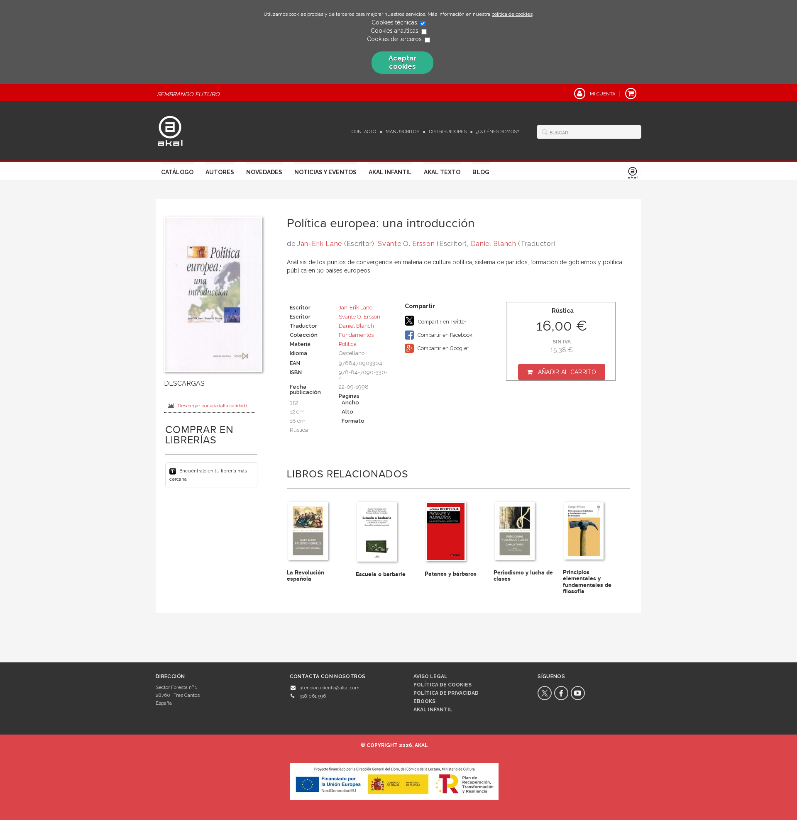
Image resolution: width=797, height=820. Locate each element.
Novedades (264, 172)
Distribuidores (448, 131)
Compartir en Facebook (444, 335)
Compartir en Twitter (442, 322)
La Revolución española (305, 575)
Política (348, 344)
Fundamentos (356, 335)
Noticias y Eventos (325, 172)
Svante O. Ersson (406, 244)
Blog (480, 172)
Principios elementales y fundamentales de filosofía (587, 582)
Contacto (364, 131)
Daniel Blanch (493, 244)
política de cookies (512, 14)
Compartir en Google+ (442, 348)
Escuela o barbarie (381, 574)
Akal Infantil (390, 172)
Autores (219, 172)
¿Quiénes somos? (497, 131)
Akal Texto (442, 172)
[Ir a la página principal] (170, 129)
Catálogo (177, 172)
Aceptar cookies (402, 62)
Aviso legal (430, 676)
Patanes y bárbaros (451, 573)
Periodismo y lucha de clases (523, 575)
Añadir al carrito (567, 372)
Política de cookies (442, 685)
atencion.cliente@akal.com (329, 688)
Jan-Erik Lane (319, 244)
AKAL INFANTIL (432, 710)
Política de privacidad (446, 693)
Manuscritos (402, 131)
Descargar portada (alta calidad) (212, 406)
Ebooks (424, 701)
